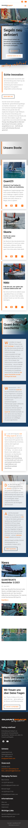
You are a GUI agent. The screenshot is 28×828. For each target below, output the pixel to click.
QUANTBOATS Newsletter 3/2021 (10, 581)
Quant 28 (18, 389)
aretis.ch (17, 825)
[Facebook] (3, 741)
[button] (25, 6)
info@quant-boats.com (8, 758)
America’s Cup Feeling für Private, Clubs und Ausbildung (13, 186)
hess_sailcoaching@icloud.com (10, 771)
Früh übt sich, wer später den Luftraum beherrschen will (13, 287)
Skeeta (7, 232)
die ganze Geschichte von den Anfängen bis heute (13, 374)
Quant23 (8, 181)
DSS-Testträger (9, 346)
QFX (22, 517)
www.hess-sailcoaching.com (10, 769)
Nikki (6, 282)
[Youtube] (7, 741)
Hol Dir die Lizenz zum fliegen (9, 237)
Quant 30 (7, 412)
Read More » (5, 600)
